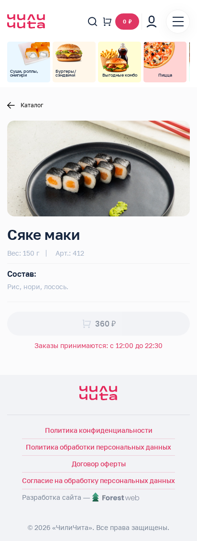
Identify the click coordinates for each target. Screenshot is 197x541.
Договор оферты (99, 464)
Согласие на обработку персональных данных (98, 480)
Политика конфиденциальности (99, 430)
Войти (151, 21)
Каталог (32, 105)
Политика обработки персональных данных (98, 447)
